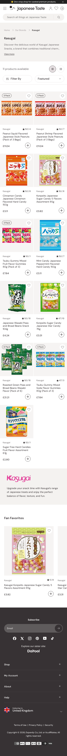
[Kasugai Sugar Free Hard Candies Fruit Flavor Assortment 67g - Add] (28, 459)
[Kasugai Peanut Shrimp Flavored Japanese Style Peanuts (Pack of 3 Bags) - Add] (61, 145)
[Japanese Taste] (27, 8)
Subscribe (58, 628)
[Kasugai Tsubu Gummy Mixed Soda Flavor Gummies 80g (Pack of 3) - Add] (61, 396)
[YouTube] (45, 638)
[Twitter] (22, 638)
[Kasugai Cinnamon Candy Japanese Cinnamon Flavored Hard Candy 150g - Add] (28, 210)
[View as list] (60, 69)
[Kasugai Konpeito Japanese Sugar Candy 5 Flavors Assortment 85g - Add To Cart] (51, 594)
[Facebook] (14, 638)
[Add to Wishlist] (29, 96)
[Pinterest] (37, 638)
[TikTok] (52, 638)
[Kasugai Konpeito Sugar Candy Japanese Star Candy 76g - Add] (61, 334)
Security (49, 725)
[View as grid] (52, 69)
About (7, 686)
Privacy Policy (35, 725)
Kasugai (6, 129)
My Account (11, 675)
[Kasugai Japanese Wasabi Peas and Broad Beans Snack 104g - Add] (28, 334)
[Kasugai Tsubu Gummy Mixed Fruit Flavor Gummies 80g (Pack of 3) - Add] (28, 272)
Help (6, 697)
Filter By (16, 79)
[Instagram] (29, 638)
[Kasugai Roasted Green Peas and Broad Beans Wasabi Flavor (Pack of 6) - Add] (28, 396)
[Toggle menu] (5, 8)
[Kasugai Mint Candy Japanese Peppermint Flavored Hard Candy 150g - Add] (61, 272)
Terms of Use (20, 725)
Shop (7, 664)
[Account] (51, 8)
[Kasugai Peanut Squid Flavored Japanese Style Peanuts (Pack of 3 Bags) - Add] (28, 145)
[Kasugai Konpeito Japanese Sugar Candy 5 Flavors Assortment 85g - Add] (61, 210)
